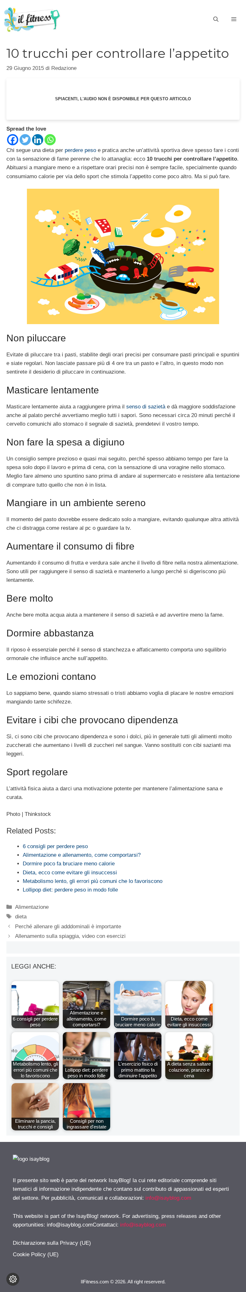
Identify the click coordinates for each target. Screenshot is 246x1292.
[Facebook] (12, 139)
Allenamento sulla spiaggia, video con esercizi (70, 936)
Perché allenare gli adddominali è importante (68, 926)
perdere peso (80, 150)
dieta (21, 917)
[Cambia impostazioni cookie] (12, 1279)
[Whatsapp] (50, 139)
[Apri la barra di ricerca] (216, 19)
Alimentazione (32, 907)
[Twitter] (25, 139)
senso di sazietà (145, 407)
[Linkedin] (37, 139)
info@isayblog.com (168, 1198)
